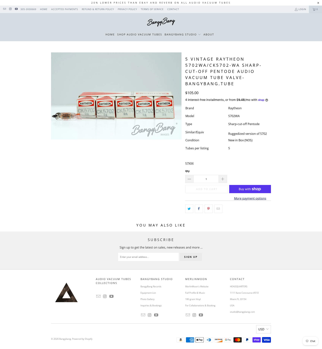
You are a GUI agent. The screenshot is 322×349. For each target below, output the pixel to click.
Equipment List (148, 292)
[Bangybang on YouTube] (16, 9)
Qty (187, 171)
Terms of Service (152, 9)
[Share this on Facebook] (199, 209)
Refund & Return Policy (98, 9)
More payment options (250, 198)
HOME (44, 9)
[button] (183, 35)
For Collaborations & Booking (200, 305)
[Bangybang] (161, 22)
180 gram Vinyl (193, 299)
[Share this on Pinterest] (209, 209)
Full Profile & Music (195, 292)
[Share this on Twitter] (189, 209)
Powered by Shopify (82, 338)
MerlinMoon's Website (197, 286)
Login (302, 9)
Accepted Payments (64, 9)
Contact (173, 9)
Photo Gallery (147, 299)
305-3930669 (28, 9)
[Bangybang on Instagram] (10, 9)
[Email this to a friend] (218, 209)
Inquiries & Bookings (151, 305)
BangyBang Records (151, 286)
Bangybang (65, 338)
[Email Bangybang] (4, 9)
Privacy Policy (127, 9)
